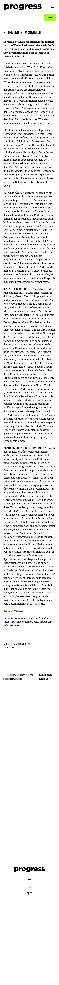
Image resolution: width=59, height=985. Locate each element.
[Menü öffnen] (53, 7)
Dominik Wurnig (24, 644)
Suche (50, 17)
